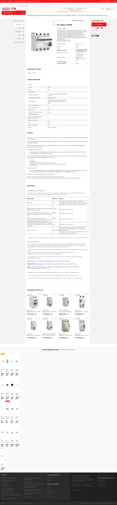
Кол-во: (94, 28)
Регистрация (107, 1)
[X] (98, 36)
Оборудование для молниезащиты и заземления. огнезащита (31, 487)
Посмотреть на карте (76, 489)
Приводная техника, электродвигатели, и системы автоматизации (32, 490)
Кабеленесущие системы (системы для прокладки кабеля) (9, 481)
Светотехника (4, 483)
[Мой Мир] (96, 36)
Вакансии (10, 1)
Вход (102, 1)
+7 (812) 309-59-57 (68, 8)
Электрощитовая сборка (20, 1)
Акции (48, 477)
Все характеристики (78, 43)
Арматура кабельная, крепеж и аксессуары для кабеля (11, 495)
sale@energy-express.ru (74, 9)
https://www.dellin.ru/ (39, 263)
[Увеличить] (41, 42)
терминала (49, 261)
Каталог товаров (8, 12)
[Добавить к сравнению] (54, 24)
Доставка (19, 38)
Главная (3, 1)
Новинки (49, 480)
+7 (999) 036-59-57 (80, 8)
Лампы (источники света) (7, 486)
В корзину (99, 24)
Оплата (19, 35)
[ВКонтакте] (92, 36)
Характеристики (18, 31)
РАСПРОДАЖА (27, 496)
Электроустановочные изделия (8, 490)
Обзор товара (18, 24)
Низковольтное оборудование (8, 488)
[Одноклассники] (94, 36)
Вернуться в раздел (17, 20)
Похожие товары (17, 42)
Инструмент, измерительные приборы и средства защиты (32, 478)
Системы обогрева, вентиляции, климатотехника (34, 483)
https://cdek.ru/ (43, 266)
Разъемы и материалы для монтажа (9, 498)
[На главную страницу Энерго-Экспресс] (9, 9)
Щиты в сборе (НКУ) (28, 481)
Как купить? (30, 1)
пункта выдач (57, 266)
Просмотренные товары (68, 349)
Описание (19, 28)
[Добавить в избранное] (54, 21)
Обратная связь (7, 503)
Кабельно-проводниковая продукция (9, 477)
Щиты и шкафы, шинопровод (7, 492)
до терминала (56, 263)
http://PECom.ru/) (33, 261)
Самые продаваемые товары (50, 349)
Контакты (38, 1)
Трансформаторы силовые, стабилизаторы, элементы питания (33, 494)
